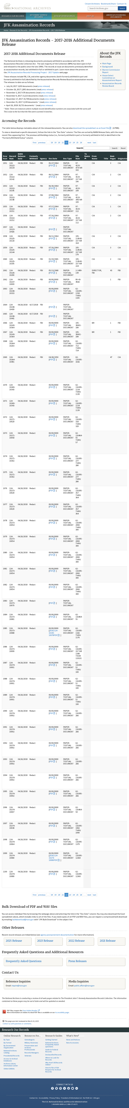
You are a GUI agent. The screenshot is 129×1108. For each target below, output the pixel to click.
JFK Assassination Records (39, 30)
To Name (87, 155)
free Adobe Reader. (30, 1010)
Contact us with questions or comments (17, 1024)
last (94, 142)
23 (70, 142)
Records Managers (32, 1053)
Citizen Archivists (92, 3)
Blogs (72, 1088)
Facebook (52, 1088)
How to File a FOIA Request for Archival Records (53, 1070)
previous (41, 142)
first (35, 142)
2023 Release (45, 940)
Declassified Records (53, 1055)
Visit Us (90, 16)
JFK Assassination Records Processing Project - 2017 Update (33, 72)
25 (77, 142)
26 (81, 142)
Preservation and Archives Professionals (31, 1047)
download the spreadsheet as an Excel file (91, 128)
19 (55, 142)
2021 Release (108, 940)
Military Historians (31, 1043)
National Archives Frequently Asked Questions (52, 1045)
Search (122, 8)
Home (6, 30)
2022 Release (76, 940)
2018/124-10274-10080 (53, 857)
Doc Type (67, 158)
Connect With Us (64, 1084)
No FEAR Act (87, 1098)
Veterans (28, 1056)
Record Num (12, 157)
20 (59, 142)
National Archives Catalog (10, 1051)
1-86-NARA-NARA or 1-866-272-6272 (64, 1104)
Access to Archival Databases (11, 1060)
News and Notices (73, 1040)
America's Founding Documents (116, 16)
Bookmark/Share (108, 3)
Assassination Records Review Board (112, 84)
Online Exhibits (9, 1069)
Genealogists (30, 1040)
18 (52, 142)
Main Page (106, 63)
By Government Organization (9, 1046)
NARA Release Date (21, 156)
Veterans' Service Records (38, 16)
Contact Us (121, 3)
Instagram (60, 1088)
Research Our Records (13, 16)
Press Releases (77, 961)
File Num (78, 157)
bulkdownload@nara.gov (23, 919)
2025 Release (14, 940)
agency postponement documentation (57, 934)
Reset (123, 148)
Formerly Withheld (33, 157)
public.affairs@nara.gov (84, 985)
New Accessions (72, 1043)
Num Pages (113, 157)
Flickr (76, 1088)
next (89, 142)
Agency (43, 158)
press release (43, 86)
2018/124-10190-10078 (53, 632)
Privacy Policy (55, 1098)
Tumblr (64, 1088)
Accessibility (43, 1098)
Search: (79, 148)
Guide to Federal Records (51, 1050)
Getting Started (51, 1040)
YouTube (68, 1088)
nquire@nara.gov (19, 985)
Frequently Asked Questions (23, 961)
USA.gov (96, 1098)
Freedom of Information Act (71, 1098)
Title (106, 158)
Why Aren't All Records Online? (53, 1063)
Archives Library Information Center (11, 1064)
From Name (94, 157)
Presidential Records (12, 1056)
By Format (7, 1043)
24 (74, 142)
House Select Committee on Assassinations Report (112, 77)
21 (63, 142)
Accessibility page (62, 1012)
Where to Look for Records (52, 1059)
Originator (122, 158)
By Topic (7, 1040)
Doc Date (53, 158)
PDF (51, 165)
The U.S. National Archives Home (27, 6)
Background (107, 66)
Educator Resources (64, 16)
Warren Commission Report (111, 70)
